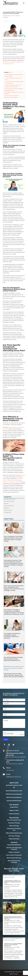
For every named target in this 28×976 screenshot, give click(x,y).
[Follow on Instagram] (9, 744)
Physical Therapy (8, 510)
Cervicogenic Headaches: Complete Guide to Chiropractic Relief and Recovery (12, 636)
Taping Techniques (14, 839)
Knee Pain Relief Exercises (14, 800)
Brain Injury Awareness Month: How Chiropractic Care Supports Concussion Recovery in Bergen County (14, 588)
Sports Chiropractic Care (14, 820)
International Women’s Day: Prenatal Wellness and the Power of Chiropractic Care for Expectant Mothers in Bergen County (13, 563)
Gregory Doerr (7, 15)
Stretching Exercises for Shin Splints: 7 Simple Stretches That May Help (13, 918)
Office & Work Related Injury (14, 833)
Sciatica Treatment (14, 852)
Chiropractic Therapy (9, 501)
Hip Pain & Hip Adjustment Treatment (14, 848)
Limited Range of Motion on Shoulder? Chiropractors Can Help (12, 882)
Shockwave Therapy (14, 823)
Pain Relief (6, 508)
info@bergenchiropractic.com (13, 776)
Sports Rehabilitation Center (14, 790)
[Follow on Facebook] (4, 744)
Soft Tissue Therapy (14, 836)
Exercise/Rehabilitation (14, 845)
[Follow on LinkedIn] (13, 744)
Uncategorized (7, 512)
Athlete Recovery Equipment (14, 794)
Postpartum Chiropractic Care (14, 829)
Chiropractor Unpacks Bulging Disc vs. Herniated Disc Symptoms (13, 945)
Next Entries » (22, 963)
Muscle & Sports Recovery (14, 858)
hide (10, 72)
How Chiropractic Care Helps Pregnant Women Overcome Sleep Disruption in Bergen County (13, 539)
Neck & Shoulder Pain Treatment (14, 861)
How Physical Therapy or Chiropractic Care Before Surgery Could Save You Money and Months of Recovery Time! (14, 612)
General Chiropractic (9, 505)
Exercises (6, 503)
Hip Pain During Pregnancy (14, 797)
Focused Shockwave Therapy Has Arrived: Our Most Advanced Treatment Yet (13, 659)
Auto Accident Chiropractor (14, 855)
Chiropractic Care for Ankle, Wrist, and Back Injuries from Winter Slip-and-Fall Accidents (14, 675)
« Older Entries (6, 963)
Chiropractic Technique (9, 499)
